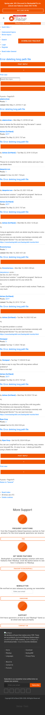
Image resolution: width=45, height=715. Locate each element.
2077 (7, 134)
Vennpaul (3, 339)
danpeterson (5, 169)
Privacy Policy (30, 656)
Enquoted (21, 642)
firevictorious (5, 247)
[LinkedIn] (17, 691)
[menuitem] (9, 32)
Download (29, 650)
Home (8, 650)
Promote (9, 668)
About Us (9, 662)
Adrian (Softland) (7, 132)
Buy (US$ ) (23, 10)
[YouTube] (23, 691)
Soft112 (28, 639)
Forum (26, 706)
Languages (9, 656)
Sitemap (19, 706)
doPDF (13, 639)
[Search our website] (42, 17)
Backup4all (19, 637)
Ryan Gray (4, 419)
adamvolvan (5, 99)
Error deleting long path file (15, 59)
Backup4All (29, 653)
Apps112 (35, 639)
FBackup (9, 653)
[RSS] (28, 691)
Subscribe (35, 685)
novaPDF (7, 639)
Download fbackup (31, 41)
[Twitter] (12, 691)
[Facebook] (6, 691)
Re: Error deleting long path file (14, 141)
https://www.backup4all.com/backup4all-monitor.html (19, 242)
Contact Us (9, 665)
